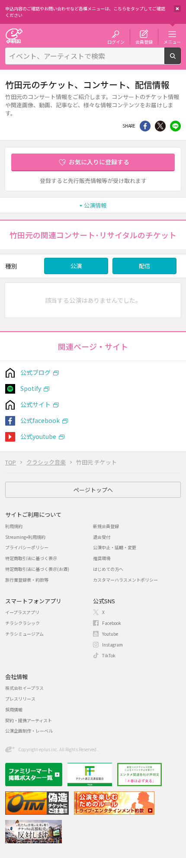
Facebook (111, 623)
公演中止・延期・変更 (114, 547)
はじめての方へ (108, 569)
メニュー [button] (172, 41)
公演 (76, 266)
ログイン (116, 41)
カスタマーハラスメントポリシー (125, 579)
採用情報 (13, 709)
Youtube (110, 634)
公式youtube (38, 436)
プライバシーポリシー (26, 547)
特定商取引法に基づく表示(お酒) (37, 569)
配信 (144, 266)
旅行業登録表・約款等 (26, 579)
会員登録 (144, 41)
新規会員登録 (106, 526)
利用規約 (13, 526)
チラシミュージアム (24, 634)
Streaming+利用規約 (25, 537)
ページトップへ (93, 490)
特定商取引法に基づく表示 (31, 558)
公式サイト (35, 404)
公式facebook (40, 420)
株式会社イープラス (24, 688)
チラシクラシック (22, 623)
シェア (145, 126)
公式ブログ (35, 372)
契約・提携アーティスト (28, 720)
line (175, 126)
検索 (180, 60)
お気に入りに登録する (99, 161)
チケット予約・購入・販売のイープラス (13, 35)
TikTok (108, 655)
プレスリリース (20, 698)
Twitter (160, 126)
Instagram (112, 644)
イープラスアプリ (22, 612)
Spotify (30, 388)
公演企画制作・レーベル (29, 730)
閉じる (177, 8)
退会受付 (101, 537)
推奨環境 (101, 558)
